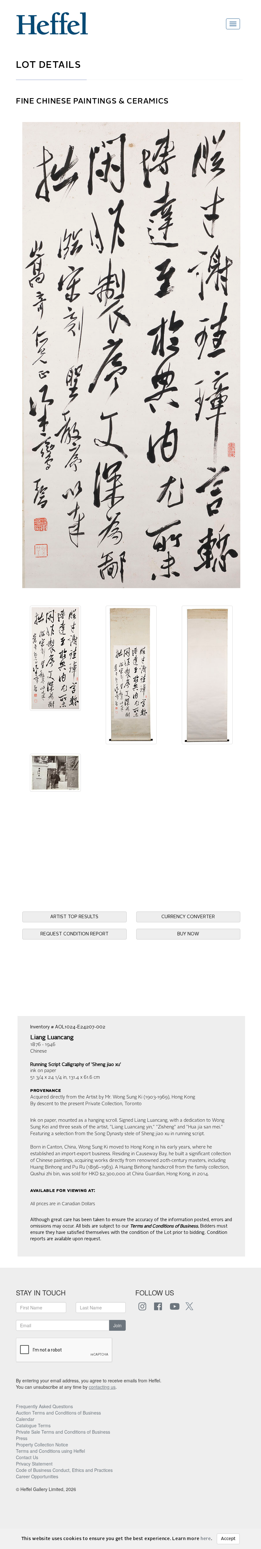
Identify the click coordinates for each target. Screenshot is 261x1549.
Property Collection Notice (42, 1444)
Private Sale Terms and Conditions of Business (63, 1432)
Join (117, 1325)
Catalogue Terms (33, 1425)
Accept (228, 1539)
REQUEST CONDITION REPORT (74, 934)
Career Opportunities (37, 1476)
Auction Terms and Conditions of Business (58, 1412)
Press (21, 1438)
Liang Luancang (52, 1038)
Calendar (25, 1419)
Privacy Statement (34, 1463)
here (206, 1539)
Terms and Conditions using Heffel (50, 1451)
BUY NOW (188, 934)
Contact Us (27, 1457)
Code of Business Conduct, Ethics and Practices (64, 1470)
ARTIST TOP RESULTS (74, 917)
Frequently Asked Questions (44, 1406)
